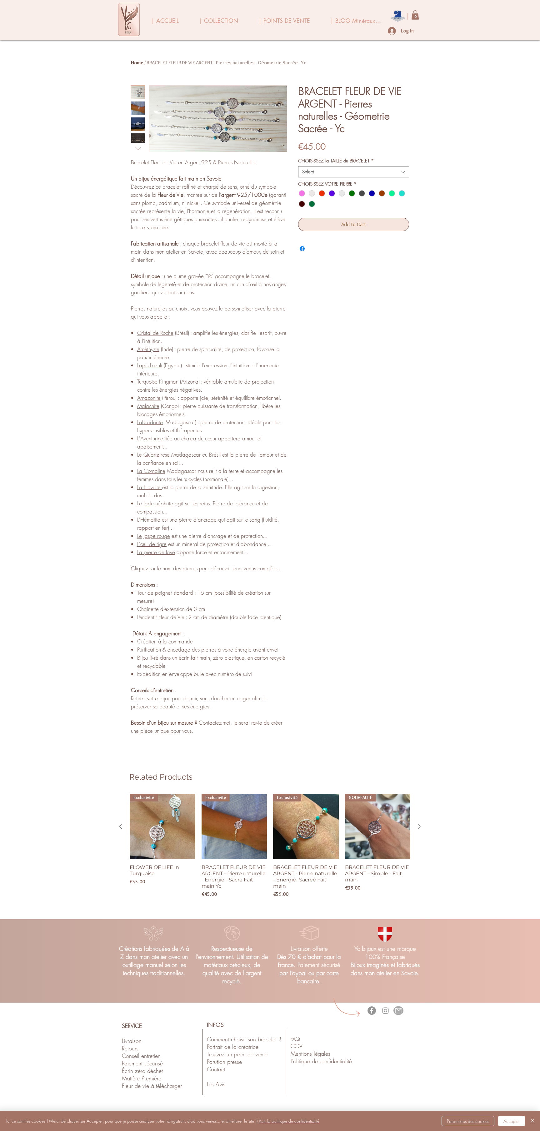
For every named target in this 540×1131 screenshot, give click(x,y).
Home (137, 63)
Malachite (148, 405)
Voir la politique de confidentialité (289, 1121)
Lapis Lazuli (149, 365)
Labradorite (150, 422)
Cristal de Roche (155, 332)
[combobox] (353, 171)
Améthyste (148, 349)
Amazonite (149, 397)
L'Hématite (148, 519)
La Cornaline (151, 470)
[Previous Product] (120, 826)
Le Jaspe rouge (153, 535)
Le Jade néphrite (156, 503)
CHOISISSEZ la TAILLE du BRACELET (336, 161)
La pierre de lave (156, 552)
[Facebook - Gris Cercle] (372, 1010)
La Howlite (149, 487)
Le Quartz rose (154, 454)
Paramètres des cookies (468, 1121)
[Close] (532, 1121)
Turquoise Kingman (157, 381)
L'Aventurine (150, 438)
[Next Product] (419, 826)
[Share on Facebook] (302, 248)
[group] (270, 849)
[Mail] (398, 1010)
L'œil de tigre (152, 544)
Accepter (511, 1121)
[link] (415, 15)
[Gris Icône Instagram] (385, 1010)
